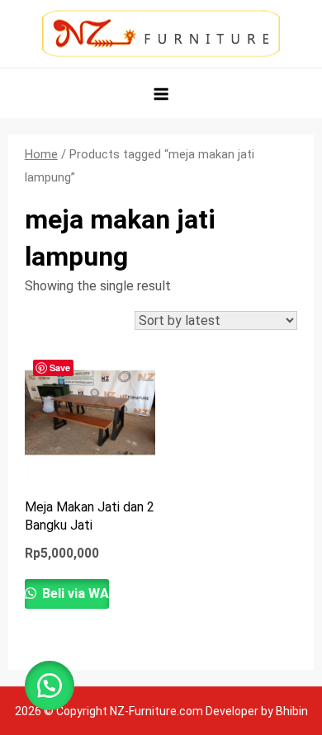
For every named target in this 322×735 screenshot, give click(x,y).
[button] (49, 685)
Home (41, 154)
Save (60, 367)
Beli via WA (74, 593)
